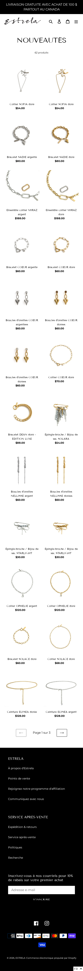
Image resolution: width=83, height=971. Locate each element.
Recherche (15, 857)
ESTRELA (20, 958)
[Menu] (76, 21)
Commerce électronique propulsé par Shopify (51, 958)
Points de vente (19, 778)
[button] (78, 969)
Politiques (15, 847)
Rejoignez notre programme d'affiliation (36, 789)
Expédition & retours (22, 827)
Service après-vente (22, 837)
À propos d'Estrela (21, 768)
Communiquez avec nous (26, 799)
